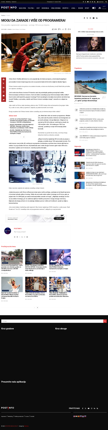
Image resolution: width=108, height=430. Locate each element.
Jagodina (5, 347)
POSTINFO (18, 228)
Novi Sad (22, 343)
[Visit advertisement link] (36, 218)
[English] (74, 416)
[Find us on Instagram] (90, 2)
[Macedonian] (79, 416)
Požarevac (23, 356)
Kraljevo (4, 361)
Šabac (21, 369)
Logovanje (100, 1)
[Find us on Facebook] (83, 2)
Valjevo (40, 352)
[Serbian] (83, 416)
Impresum (14, 1)
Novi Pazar (23, 339)
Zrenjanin (41, 369)
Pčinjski (58, 378)
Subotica (40, 343)
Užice (39, 347)
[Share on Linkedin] (3, 88)
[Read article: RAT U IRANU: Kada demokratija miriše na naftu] (90, 44)
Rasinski (84, 339)
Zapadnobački (86, 378)
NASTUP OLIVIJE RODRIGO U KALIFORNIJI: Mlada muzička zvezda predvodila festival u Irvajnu (10, 295)
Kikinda (4, 352)
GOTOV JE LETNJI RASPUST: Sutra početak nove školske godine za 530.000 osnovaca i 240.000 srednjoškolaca (22, 120)
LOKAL (73, 8)
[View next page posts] (24, 137)
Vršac (39, 361)
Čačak (3, 343)
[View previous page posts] (21, 137)
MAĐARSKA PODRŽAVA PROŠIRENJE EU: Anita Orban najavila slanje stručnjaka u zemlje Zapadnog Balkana (96, 184)
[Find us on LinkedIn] (92, 2)
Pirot (21, 352)
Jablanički (59, 343)
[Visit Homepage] (9, 8)
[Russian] (81, 416)
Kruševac (4, 365)
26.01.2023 (3, 29)
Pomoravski (85, 334)
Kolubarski (59, 356)
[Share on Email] (3, 96)
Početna (3, 15)
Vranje (39, 356)
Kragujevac (5, 356)
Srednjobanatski (87, 356)
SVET (38, 8)
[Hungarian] (76, 416)
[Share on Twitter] (3, 84)
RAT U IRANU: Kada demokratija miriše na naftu (90, 32)
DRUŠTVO (65, 8)
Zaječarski (85, 374)
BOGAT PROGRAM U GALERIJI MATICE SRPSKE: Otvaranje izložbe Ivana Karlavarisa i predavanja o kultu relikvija (21, 126)
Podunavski (59, 387)
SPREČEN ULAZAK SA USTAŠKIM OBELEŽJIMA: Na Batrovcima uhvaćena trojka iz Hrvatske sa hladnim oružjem (93, 110)
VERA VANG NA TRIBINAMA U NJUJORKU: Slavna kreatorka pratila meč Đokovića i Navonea (58, 294)
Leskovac (5, 369)
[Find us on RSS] (94, 2)
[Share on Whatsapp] (3, 92)
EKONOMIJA (45, 8)
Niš (20, 334)
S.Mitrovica (41, 339)
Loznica (4, 374)
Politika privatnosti (18, 416)
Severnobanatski (87, 352)
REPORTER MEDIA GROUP (11, 426)
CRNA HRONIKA (56, 8)
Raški (83, 343)
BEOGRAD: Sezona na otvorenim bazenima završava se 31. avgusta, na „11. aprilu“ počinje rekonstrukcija (87, 98)
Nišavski (58, 374)
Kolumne (90, 29)
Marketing (8, 1)
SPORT (87, 8)
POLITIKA (31, 8)
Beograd (4, 334)
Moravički (59, 369)
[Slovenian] (85, 416)
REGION (80, 8)
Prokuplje (23, 365)
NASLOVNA (22, 8)
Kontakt (32, 416)
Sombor (40, 334)
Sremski (84, 361)
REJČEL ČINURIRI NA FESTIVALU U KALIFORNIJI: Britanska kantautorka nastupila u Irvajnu (20, 131)
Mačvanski (59, 365)
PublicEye (26, 426)
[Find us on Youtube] (88, 2)
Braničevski (59, 339)
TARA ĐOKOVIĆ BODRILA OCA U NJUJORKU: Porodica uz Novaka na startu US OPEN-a (35, 294)
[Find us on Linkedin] (96, 18)
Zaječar (40, 365)
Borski (57, 334)
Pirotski (58, 383)
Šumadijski (85, 365)
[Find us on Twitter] (85, 2)
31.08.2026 (5, 273)
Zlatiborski (85, 383)
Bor (2, 339)
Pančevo (22, 347)
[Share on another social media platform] (3, 100)
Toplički (84, 369)
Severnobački (86, 347)
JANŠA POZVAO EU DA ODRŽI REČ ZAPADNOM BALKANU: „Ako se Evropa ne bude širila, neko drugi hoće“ (96, 174)
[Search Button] (106, 2)
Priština (22, 361)
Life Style (53, 262)
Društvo (8, 15)
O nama (3, 1)
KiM (56, 361)
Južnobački (59, 347)
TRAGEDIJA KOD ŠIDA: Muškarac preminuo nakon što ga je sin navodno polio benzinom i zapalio (96, 164)
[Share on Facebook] (3, 79)
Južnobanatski (61, 352)
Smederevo (23, 374)
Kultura (29, 262)
